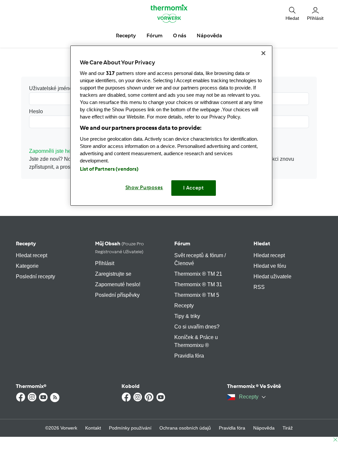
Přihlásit (104, 263)
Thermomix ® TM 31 (198, 284)
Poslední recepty (35, 276)
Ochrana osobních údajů (185, 428)
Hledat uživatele (272, 276)
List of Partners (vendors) (109, 169)
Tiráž (288, 428)
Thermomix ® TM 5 (196, 295)
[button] (292, 13)
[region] (171, 125)
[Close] (263, 53)
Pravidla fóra (189, 356)
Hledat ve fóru (270, 266)
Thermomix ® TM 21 (198, 274)
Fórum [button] (154, 35)
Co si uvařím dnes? (197, 327)
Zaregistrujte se (113, 274)
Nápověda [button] (209, 35)
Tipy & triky (187, 316)
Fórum (182, 243)
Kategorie (27, 266)
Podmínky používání (130, 428)
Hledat (262, 243)
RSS (259, 287)
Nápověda (264, 428)
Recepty (26, 243)
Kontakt (93, 428)
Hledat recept (31, 255)
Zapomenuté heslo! (117, 284)
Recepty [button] (126, 35)
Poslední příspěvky (117, 295)
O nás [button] (179, 35)
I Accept (193, 188)
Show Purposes (144, 188)
